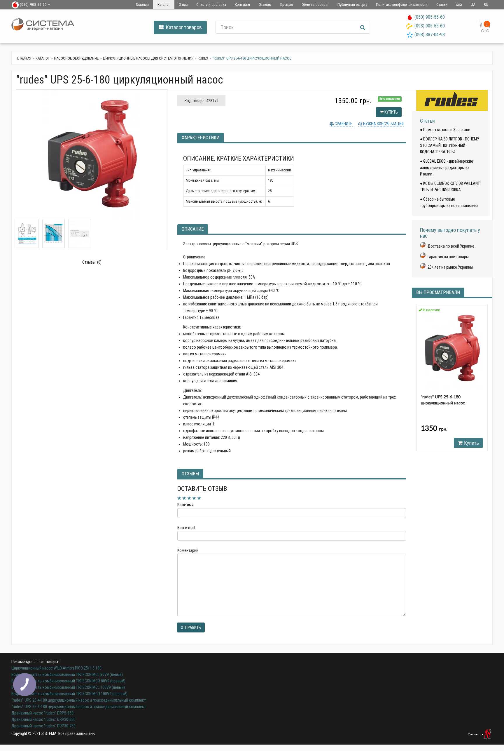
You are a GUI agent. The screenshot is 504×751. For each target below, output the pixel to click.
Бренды (286, 4)
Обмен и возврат (315, 4)
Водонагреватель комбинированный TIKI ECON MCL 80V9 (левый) (67, 674)
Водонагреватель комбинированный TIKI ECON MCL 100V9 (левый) (68, 687)
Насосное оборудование (76, 58)
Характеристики (200, 137)
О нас (183, 4)
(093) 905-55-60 (429, 26)
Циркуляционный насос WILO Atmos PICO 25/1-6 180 (56, 668)
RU (486, 4)
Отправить (191, 627)
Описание (193, 229)
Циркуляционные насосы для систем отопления (148, 58)
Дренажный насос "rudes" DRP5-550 (42, 713)
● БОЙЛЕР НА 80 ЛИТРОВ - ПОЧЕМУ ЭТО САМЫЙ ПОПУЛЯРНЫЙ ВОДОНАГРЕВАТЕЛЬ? (449, 145)
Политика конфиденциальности (402, 4)
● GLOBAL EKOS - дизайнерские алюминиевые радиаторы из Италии (446, 167)
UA (473, 4)
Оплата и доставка (211, 4)
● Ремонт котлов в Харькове (445, 129)
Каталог (164, 4)
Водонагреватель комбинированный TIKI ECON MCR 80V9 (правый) (68, 681)
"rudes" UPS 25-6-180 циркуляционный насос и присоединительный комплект (78, 706)
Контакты (242, 4)
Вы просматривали (438, 292)
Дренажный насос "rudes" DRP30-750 (43, 726)
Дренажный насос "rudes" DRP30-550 (43, 719)
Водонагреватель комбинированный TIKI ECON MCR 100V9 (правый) (69, 693)
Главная (142, 4)
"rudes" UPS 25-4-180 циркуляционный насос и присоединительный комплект (78, 700)
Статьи (441, 4)
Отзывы (265, 4)
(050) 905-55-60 (429, 17)
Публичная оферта (352, 4)
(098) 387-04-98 (429, 34)
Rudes (203, 58)
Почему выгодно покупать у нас (450, 233)
